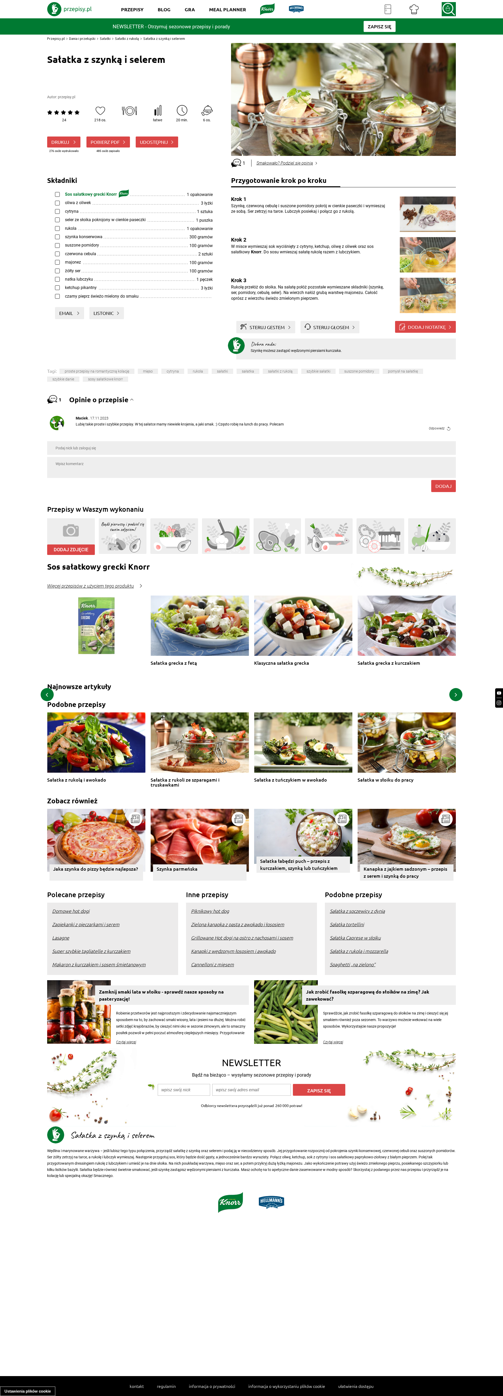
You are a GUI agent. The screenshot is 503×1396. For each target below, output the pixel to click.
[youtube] (499, 693)
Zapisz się (319, 1090)
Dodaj (443, 486)
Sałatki (105, 38)
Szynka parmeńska (177, 869)
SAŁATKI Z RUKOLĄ (280, 371)
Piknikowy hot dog (210, 911)
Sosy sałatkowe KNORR (105, 379)
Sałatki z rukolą (127, 38)
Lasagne (60, 937)
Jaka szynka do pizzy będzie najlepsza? (95, 869)
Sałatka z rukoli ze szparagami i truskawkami (185, 782)
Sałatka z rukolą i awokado (76, 780)
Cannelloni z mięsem (212, 964)
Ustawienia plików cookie (27, 1391)
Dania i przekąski (82, 38)
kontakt (137, 1386)
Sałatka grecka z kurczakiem (389, 663)
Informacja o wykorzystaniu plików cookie (286, 1386)
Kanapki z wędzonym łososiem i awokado (233, 951)
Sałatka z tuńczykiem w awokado (290, 780)
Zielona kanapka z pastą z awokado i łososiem (237, 924)
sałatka (248, 371)
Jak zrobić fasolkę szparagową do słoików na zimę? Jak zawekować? (367, 995)
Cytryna (173, 371)
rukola (198, 371)
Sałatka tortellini (347, 924)
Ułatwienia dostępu (356, 1386)
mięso (148, 371)
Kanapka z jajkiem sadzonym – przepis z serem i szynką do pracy (405, 872)
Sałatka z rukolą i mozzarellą (359, 951)
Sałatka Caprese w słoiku (355, 937)
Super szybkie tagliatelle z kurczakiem (91, 951)
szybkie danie (63, 379)
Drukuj (60, 142)
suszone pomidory (359, 371)
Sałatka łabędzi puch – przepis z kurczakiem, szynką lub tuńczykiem (299, 864)
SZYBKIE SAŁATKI (318, 371)
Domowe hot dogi (70, 911)
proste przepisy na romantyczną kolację (97, 371)
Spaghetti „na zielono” (352, 964)
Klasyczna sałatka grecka (281, 663)
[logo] (69, 9)
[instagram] (499, 703)
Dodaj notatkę (427, 327)
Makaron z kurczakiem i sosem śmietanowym (99, 964)
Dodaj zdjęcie (71, 549)
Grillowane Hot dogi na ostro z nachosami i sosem (242, 937)
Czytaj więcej (126, 1042)
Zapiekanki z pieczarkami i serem (85, 924)
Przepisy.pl (56, 38)
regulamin (166, 1386)
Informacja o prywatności (212, 1386)
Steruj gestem (267, 327)
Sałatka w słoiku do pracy (385, 780)
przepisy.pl (66, 97)
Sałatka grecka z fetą (174, 663)
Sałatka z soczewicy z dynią (357, 911)
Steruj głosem (331, 327)
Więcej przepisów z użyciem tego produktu (90, 586)
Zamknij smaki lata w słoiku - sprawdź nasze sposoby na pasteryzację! (161, 995)
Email (66, 313)
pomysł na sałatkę (403, 371)
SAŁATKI (222, 371)
